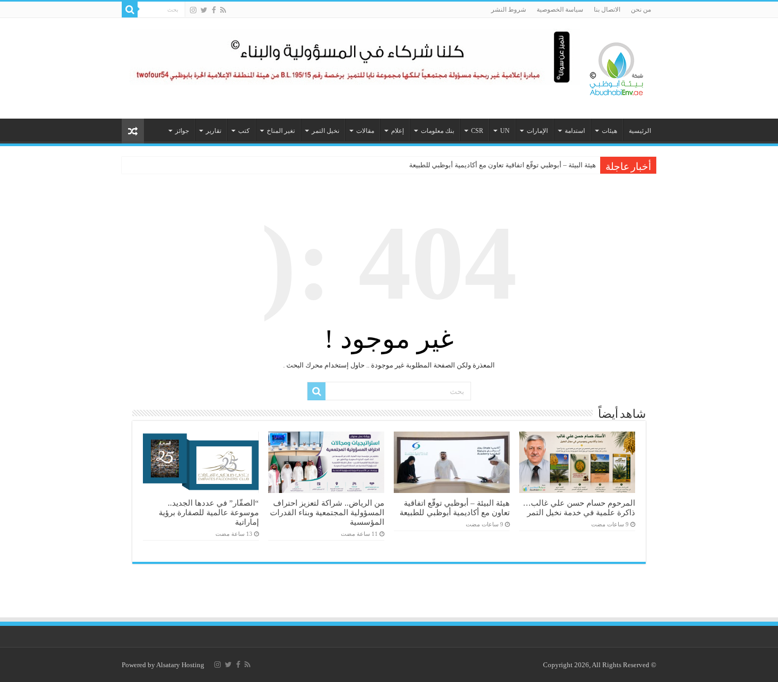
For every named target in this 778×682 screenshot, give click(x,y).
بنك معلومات (437, 130)
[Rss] (223, 10)
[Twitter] (204, 10)
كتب (244, 130)
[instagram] (193, 10)
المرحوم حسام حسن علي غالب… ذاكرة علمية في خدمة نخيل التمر (579, 507)
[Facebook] (214, 10)
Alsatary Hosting (180, 665)
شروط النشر (508, 9)
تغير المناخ (281, 130)
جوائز (182, 130)
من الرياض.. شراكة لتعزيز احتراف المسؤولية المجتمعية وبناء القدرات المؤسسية (327, 512)
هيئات (609, 130)
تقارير (213, 130)
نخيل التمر (325, 130)
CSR (477, 130)
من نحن (641, 9)
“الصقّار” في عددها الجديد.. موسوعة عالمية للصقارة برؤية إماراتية (209, 512)
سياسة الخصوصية (560, 9)
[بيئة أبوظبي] (616, 66)
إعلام (397, 130)
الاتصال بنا (607, 9)
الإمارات (537, 130)
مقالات (365, 130)
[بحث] (130, 9)
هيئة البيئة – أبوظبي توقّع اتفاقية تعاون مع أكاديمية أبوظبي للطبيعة (502, 165)
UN (505, 130)
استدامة (575, 130)
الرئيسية (640, 130)
